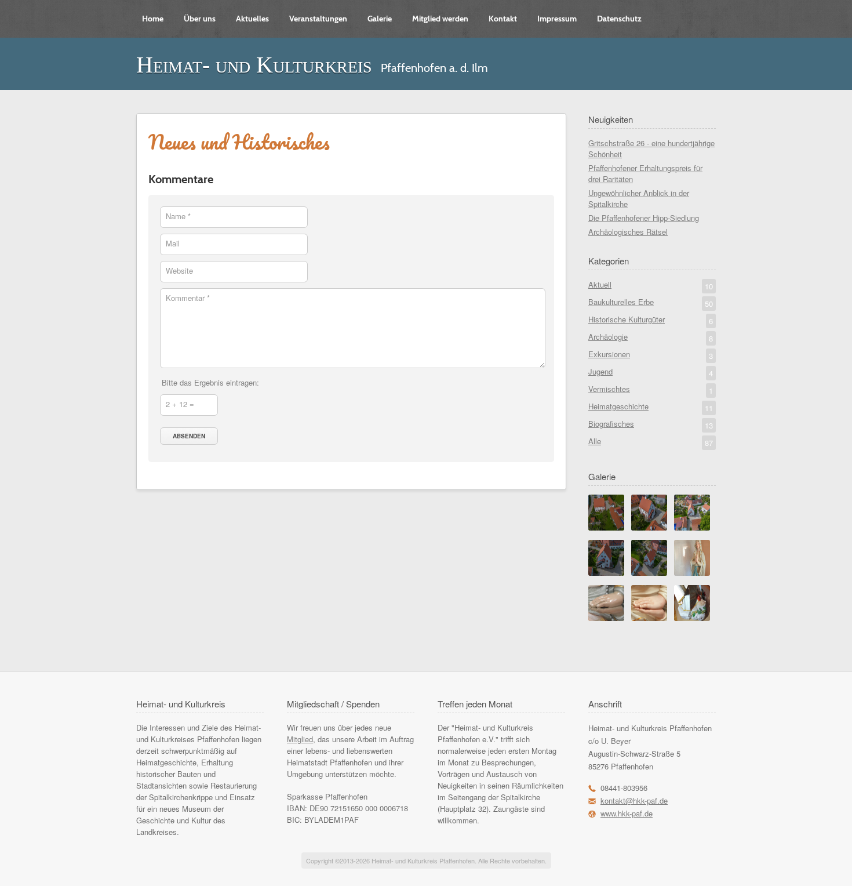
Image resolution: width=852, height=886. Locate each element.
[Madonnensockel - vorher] (692, 617)
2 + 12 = (180, 403)
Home (152, 18)
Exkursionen (650, 354)
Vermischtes (650, 389)
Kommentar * (188, 297)
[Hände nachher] (649, 617)
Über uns (200, 18)
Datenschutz (619, 18)
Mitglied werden (440, 18)
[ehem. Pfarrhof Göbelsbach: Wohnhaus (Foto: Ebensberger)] (649, 527)
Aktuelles (252, 18)
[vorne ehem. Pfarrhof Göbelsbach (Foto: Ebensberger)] (649, 572)
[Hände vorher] (606, 617)
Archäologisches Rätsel (628, 231)
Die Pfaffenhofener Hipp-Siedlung (643, 217)
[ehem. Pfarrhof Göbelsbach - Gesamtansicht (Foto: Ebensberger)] (606, 527)
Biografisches (650, 424)
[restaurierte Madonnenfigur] (692, 572)
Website (179, 270)
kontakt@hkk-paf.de (634, 800)
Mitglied (300, 739)
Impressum (557, 18)
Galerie (379, 18)
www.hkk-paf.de (626, 813)
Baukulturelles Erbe (650, 302)
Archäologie (650, 337)
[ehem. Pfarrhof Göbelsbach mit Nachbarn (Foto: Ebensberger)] (692, 527)
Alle (650, 441)
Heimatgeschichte (650, 407)
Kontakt (503, 18)
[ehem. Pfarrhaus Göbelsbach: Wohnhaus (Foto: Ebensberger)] (606, 572)
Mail (173, 243)
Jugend (650, 372)
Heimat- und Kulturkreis (254, 65)
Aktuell (650, 285)
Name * (178, 215)
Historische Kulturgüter (650, 320)
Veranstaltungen (318, 18)
